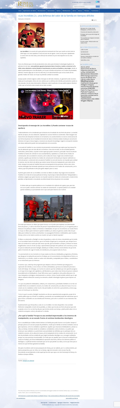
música (83, 86)
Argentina (84, 70)
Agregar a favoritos (63, 402)
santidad (91, 95)
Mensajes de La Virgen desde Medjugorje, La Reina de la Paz (88, 29)
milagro (84, 84)
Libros (74, 11)
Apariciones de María (29, 11)
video (97, 98)
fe (87, 77)
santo (96, 95)
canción (90, 70)
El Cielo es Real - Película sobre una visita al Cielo (89, 42)
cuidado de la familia (58, 390)
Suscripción (44, 402)
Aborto (83, 66)
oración (91, 88)
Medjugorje (93, 82)
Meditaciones (66, 11)
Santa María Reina (85, 54)
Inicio (19, 11)
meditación (85, 82)
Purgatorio (91, 91)
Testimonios (95, 11)
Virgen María (87, 100)
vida (93, 98)
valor (27, 392)
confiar (83, 72)
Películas (86, 11)
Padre (23, 392)
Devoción (94, 73)
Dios (82, 75)
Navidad (89, 86)
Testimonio (86, 96)
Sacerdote (84, 95)
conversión (90, 71)
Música (80, 11)
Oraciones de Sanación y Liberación (89, 32)
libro (94, 77)
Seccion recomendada (40, 390)
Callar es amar (84, 49)
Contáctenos (52, 402)
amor (88, 66)
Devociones (51, 11)
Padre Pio (84, 90)
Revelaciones (42, 11)
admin (38, 392)
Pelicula (84, 91)
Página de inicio (74, 402)
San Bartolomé (84, 52)
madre (20, 392)
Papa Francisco (93, 90)
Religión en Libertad (28, 360)
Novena (95, 86)
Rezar (96, 93)
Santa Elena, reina (85, 60)
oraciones (84, 88)
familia (65, 390)
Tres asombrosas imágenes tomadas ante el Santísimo (90, 38)
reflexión (84, 93)
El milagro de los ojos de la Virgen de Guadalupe (90, 35)
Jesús (90, 77)
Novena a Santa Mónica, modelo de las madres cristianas (89, 57)
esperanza (93, 75)
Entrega (87, 75)
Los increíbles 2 (74, 390)
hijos (69, 390)
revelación (90, 93)
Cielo (95, 70)
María (93, 79)
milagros (90, 84)
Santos (58, 11)
